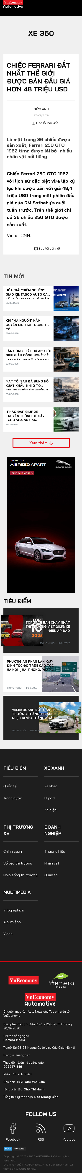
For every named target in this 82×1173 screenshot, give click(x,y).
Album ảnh (12, 922)
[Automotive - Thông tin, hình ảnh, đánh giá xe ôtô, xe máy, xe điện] (13, 3)
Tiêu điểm (17, 601)
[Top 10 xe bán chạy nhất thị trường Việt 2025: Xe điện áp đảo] (22, 630)
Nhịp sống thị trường (20, 875)
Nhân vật (51, 863)
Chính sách (12, 851)
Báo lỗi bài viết (46, 123)
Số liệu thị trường (17, 863)
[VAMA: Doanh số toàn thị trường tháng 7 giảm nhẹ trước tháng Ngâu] (60, 717)
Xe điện (50, 810)
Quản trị (51, 875)
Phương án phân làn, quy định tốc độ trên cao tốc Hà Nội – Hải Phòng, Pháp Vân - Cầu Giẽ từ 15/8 (30, 665)
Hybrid (49, 798)
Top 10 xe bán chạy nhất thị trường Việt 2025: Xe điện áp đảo (48, 626)
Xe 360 (41, 33)
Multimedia (17, 892)
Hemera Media (14, 1040)
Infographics (13, 910)
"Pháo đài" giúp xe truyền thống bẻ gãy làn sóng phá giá (25, 414)
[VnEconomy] (24, 980)
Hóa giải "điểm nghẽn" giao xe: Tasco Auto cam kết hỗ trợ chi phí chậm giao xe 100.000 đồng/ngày (28, 292)
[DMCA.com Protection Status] (14, 1148)
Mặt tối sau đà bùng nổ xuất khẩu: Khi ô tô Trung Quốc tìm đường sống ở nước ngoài (27, 383)
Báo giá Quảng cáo (16, 1055)
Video (8, 933)
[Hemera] (61, 980)
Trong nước (47, 643)
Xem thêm (39, 442)
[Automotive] (41, 999)
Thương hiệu (54, 851)
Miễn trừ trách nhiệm (17, 1074)
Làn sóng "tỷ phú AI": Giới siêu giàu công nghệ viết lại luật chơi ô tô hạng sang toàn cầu (28, 353)
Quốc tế (10, 786)
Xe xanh (54, 768)
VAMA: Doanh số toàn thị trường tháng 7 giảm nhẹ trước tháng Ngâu (34, 714)
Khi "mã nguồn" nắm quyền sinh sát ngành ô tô (27, 322)
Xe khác (50, 786)
